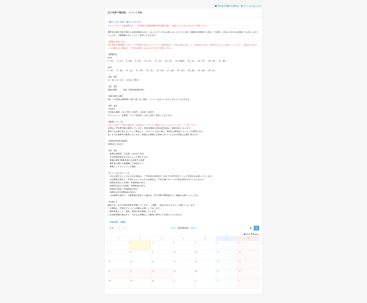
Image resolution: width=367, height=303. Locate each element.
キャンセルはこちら (252, 6)
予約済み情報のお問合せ (228, 6)
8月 (173, 228)
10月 (193, 228)
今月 (112, 228)
